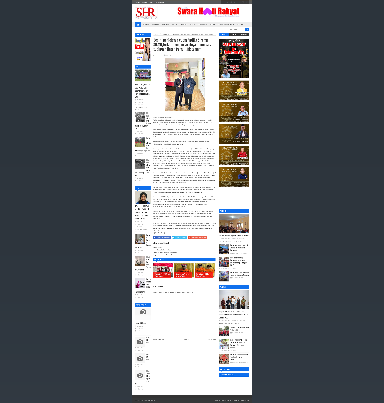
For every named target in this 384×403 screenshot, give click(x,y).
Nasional (146, 24)
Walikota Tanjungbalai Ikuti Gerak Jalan (239, 328)
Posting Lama (212, 339)
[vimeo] (231, 2)
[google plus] (247, 2)
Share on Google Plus (199, 237)
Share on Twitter (181, 237)
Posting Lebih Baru (158, 339)
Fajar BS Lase (140, 322)
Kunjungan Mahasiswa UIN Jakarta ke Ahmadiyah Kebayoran (239, 247)
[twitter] (227, 2)
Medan (212, 24)
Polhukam (155, 24)
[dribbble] (239, 2)
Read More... (140, 105)
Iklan (151, 2)
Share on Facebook (164, 237)
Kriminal (184, 24)
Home (138, 2)
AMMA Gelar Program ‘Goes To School (234, 235)
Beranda (186, 339)
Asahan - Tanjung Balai (226, 24)
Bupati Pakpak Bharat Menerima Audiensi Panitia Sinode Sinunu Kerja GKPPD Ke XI (233, 314)
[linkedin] (243, 2)
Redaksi (144, 2)
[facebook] (223, 2)
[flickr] (235, 2)
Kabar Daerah (202, 24)
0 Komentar (140, 102)
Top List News (159, 2)
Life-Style (175, 24)
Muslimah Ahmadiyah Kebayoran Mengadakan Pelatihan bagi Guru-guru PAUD (238, 261)
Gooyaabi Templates (243, 400)
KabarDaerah (174, 55)
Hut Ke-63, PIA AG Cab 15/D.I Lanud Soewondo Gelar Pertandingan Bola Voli (142, 90)
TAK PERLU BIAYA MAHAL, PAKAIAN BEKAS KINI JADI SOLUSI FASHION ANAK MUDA (142, 212)
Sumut (192, 24)
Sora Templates (224, 400)
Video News (240, 24)
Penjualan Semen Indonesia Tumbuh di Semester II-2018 (239, 357)
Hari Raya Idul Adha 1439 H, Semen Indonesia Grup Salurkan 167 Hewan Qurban (239, 343)
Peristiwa (165, 24)
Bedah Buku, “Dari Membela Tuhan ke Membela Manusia (239, 273)
